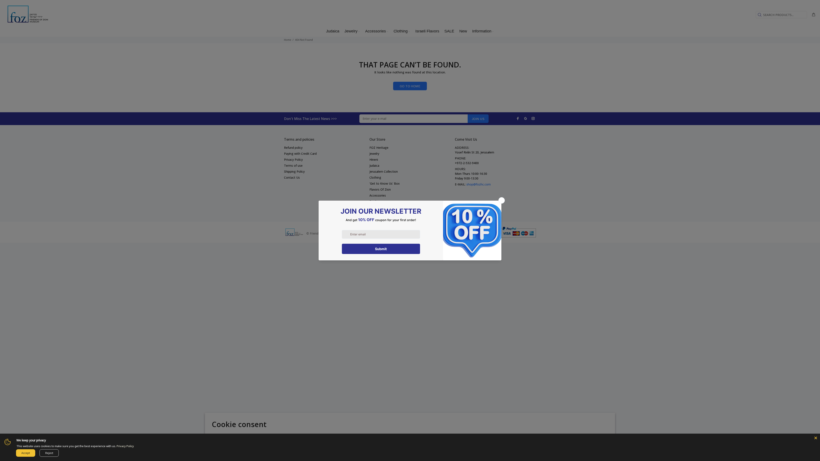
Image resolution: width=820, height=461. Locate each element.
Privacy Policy (125, 446)
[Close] (816, 438)
